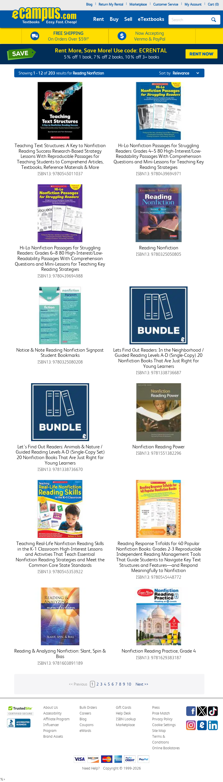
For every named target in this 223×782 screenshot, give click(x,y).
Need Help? (91, 768)
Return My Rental (111, 4)
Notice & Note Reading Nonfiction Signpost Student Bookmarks (60, 352)
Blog (89, 4)
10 (129, 684)
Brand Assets (53, 736)
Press (156, 707)
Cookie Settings (164, 725)
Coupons (86, 725)
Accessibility (52, 713)
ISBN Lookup (126, 719)
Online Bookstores (166, 748)
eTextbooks (151, 19)
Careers (85, 713)
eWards (85, 730)
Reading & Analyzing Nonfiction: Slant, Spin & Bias (60, 653)
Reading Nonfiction (158, 248)
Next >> (142, 684)
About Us (50, 707)
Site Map (159, 730)
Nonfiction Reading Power (158, 447)
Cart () (213, 4)
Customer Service (165, 4)
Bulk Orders (88, 707)
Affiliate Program (56, 719)
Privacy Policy (162, 719)
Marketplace (138, 4)
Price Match (161, 713)
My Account (193, 4)
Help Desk (123, 713)
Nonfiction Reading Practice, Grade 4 (159, 651)
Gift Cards (123, 707)
